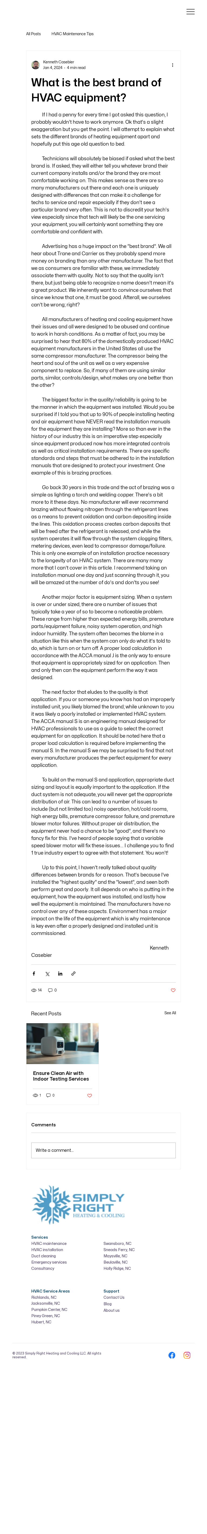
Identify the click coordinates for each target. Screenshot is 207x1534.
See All (170, 1013)
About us (112, 1310)
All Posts (33, 34)
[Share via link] (73, 973)
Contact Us (114, 1297)
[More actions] (172, 65)
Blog (108, 1304)
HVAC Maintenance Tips (72, 34)
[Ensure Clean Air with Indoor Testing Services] (62, 1043)
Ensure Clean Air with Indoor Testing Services (61, 1076)
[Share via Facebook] (33, 973)
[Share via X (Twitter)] (47, 973)
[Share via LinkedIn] (60, 973)
